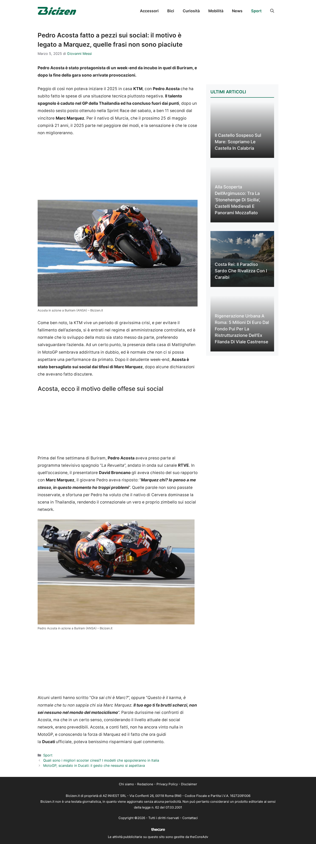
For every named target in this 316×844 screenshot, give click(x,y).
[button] (272, 11)
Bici (170, 11)
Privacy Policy (167, 784)
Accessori (149, 11)
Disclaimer (189, 784)
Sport (256, 11)
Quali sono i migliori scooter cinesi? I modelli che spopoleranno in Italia (101, 760)
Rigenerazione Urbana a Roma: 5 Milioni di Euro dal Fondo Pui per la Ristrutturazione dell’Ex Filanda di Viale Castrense (242, 328)
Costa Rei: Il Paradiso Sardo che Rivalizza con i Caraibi (241, 271)
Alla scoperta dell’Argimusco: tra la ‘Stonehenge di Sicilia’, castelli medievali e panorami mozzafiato (237, 199)
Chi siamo (126, 784)
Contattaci (190, 818)
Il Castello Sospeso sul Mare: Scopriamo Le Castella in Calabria (238, 142)
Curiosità (191, 11)
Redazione (145, 784)
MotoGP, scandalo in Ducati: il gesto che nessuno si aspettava (94, 765)
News (237, 11)
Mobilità (215, 11)
